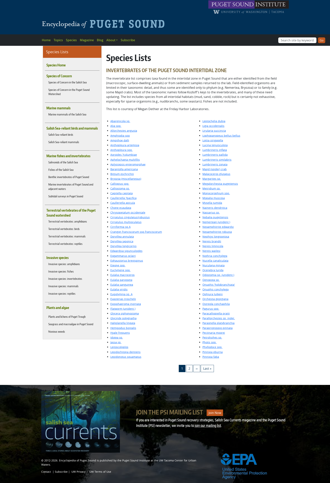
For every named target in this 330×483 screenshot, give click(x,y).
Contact (46, 471)
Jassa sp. (115, 342)
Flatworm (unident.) (122, 308)
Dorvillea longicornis (123, 246)
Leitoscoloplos (119, 347)
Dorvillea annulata (122, 236)
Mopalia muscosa (213, 198)
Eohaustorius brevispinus (126, 260)
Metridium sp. (211, 188)
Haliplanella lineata (122, 323)
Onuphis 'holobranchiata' (218, 284)
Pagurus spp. (210, 308)
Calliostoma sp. (120, 188)
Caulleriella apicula (122, 203)
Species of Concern (59, 76)
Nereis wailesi (211, 251)
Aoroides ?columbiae (123, 154)
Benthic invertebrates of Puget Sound (68, 177)
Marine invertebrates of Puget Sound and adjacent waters (70, 186)
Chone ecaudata (120, 208)
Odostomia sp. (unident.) (218, 275)
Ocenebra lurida (212, 270)
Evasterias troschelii (123, 299)
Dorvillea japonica (121, 241)
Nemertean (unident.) (216, 222)
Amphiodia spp (120, 135)
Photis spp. (209, 342)
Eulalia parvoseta (121, 280)
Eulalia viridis (119, 289)
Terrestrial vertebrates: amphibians (67, 221)
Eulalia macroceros (122, 275)
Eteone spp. (117, 265)
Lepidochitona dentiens (125, 352)
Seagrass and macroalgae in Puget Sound (70, 324)
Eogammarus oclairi (123, 256)
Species (71, 40)
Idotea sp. (116, 337)
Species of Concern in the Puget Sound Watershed (69, 92)
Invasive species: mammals (63, 286)
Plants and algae (57, 308)
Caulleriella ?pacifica (123, 198)
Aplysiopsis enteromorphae (128, 164)
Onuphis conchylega (215, 289)
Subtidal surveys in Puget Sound (65, 196)
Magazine (87, 40)
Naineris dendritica (214, 208)
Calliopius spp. (119, 183)
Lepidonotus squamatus (125, 357)
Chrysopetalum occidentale (127, 212)
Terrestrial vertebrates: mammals (67, 236)
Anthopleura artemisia (124, 145)
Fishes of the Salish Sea (61, 170)
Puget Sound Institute (136, 460)
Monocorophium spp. (216, 193)
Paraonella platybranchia (218, 323)
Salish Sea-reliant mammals (63, 142)
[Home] (105, 24)
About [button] (110, 40)
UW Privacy (78, 471)
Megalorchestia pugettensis (220, 183)
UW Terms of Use (100, 471)
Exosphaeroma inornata (125, 304)
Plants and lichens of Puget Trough (67, 317)
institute (270, 4)
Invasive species (57, 258)
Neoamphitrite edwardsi (218, 227)
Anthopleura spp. (121, 150)
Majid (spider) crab (214, 169)
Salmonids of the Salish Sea (63, 162)
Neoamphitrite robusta (217, 232)
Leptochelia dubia (213, 121)
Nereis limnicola (212, 246)
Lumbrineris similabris (216, 159)
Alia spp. (115, 126)
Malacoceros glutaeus (216, 174)
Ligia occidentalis (213, 126)
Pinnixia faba (210, 357)
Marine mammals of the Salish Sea (67, 114)
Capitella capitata (121, 193)
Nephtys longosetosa (215, 236)
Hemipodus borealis (123, 328)
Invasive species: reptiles (61, 293)
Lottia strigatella (212, 140)
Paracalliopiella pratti (216, 313)
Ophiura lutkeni (212, 294)
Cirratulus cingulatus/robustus (130, 217)
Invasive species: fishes (61, 271)
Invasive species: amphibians (64, 264)
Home (46, 40)
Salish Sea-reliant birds (60, 134)
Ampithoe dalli (119, 140)
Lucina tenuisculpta (215, 145)
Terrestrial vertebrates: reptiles (65, 244)
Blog (100, 40)
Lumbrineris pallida (215, 154)
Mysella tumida (212, 203)
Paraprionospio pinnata (217, 328)
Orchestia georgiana (215, 299)
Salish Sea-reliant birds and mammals (72, 128)
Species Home (56, 65)
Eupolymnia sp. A (121, 294)
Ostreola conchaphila (216, 304)
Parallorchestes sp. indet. (218, 318)
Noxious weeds (56, 331)
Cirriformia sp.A (120, 227)
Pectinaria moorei (213, 333)
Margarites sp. (211, 179)
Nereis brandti (211, 241)
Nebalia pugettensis (215, 217)
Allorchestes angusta (123, 130)
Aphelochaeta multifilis (125, 159)
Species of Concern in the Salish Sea (67, 82)
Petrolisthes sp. (212, 337)
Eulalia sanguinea (121, 284)
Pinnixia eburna (212, 352)
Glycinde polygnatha (123, 318)
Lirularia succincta (214, 130)
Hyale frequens (120, 333)
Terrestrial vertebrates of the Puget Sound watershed (71, 212)
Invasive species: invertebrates (65, 279)
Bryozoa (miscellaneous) (125, 179)
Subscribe (128, 40)
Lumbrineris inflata (214, 150)
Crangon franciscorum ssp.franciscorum (136, 232)
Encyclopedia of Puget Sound (77, 460)
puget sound (232, 4)
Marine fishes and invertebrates (68, 156)
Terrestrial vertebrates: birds (64, 229)
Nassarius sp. (211, 212)
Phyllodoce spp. (212, 347)
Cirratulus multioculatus (126, 222)
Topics (58, 40)
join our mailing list (208, 425)
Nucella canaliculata (215, 260)
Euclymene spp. (120, 270)
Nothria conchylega (214, 256)
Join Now (215, 413)
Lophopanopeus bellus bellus (221, 135)
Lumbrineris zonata (214, 164)
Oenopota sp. (211, 280)
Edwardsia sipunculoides (126, 251)
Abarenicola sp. (120, 121)
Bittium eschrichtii (122, 174)
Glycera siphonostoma (124, 313)
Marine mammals (58, 108)
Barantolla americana (124, 169)
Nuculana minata (213, 265)
